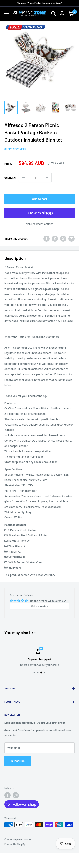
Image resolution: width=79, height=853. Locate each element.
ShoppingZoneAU (15, 149)
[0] (71, 13)
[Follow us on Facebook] (7, 795)
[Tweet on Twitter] (63, 239)
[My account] (62, 13)
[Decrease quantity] (23, 177)
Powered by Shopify (14, 844)
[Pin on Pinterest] (55, 239)
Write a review (39, 606)
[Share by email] (71, 239)
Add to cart (39, 199)
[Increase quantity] (46, 177)
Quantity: (10, 177)
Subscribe (18, 761)
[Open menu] (6, 13)
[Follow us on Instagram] (16, 795)
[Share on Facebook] (46, 239)
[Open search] (53, 13)
